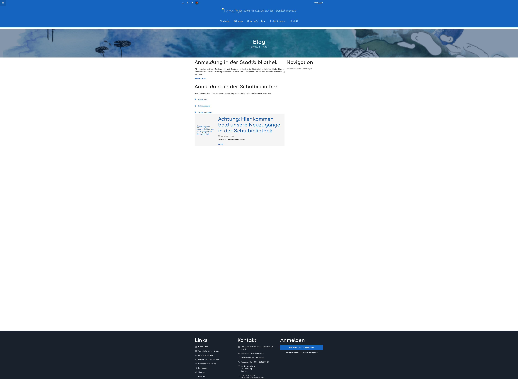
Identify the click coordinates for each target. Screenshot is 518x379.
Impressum (202, 368)
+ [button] (184, 2)
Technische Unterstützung (208, 351)
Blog (265, 47)
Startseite (255, 47)
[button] (192, 2)
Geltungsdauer (204, 106)
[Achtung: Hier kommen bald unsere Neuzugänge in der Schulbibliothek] (206, 130)
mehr (220, 144)
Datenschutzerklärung (207, 364)
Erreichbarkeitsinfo (205, 355)
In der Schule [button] (276, 21)
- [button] (188, 2)
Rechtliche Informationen (208, 359)
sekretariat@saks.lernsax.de (252, 353)
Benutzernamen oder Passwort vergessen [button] (301, 352)
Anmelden (318, 2)
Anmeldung (202, 99)
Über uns (202, 376)
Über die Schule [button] (255, 21)
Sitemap (201, 372)
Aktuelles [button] (238, 21)
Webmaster (203, 347)
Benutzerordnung (205, 112)
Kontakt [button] (294, 21)
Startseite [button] (224, 21)
